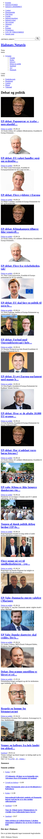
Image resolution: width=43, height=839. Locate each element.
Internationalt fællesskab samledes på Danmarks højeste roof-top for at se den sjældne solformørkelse (23, 799)
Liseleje (8, 83)
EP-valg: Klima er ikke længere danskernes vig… (19, 489)
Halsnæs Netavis (13, 45)
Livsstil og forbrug (11, 782)
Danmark (13, 70)
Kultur (12, 60)
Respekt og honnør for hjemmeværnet (13, 710)
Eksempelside (10, 12)
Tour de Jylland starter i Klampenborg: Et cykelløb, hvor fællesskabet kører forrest (21, 811)
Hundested (9, 81)
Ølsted (7, 85)
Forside (7, 16)
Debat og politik (15, 64)
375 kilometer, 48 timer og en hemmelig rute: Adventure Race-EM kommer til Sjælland (21, 777)
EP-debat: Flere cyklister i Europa (20, 195)
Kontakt (8, 3)
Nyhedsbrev (9, 30)
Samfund (13, 66)
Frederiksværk (10, 79)
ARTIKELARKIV (7, 39)
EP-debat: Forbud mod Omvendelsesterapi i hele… (16, 341)
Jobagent (8, 24)
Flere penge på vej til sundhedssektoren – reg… (15, 562)
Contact (8, 10)
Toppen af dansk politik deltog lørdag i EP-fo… (18, 525)
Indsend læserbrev (11, 18)
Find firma (9, 14)
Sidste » (22, 759)
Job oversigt (9, 22)
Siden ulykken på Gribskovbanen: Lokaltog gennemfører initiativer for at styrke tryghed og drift (23, 822)
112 (11, 68)
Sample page (9, 34)
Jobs (6, 26)
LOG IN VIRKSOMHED (14, 32)
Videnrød (8, 87)
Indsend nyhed (10, 20)
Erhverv (12, 62)
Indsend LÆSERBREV (13, 7)
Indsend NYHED (11, 5)
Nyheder (8, 56)
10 (17, 759)
